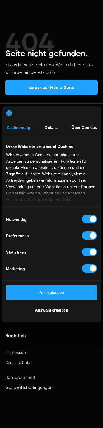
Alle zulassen (51, 292)
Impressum (16, 352)
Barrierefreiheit (20, 377)
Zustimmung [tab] (18, 127)
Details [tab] (51, 127)
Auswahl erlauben (51, 310)
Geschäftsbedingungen (29, 387)
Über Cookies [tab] (84, 127)
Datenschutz (18, 362)
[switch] (89, 235)
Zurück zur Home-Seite (51, 87)
